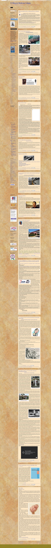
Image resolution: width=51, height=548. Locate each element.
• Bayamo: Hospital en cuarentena (22, 165)
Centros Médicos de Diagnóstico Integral (27, 191)
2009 (11, 100)
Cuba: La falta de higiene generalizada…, (24, 31)
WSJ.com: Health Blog (12, 182)
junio (11, 92)
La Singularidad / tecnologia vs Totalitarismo (12, 168)
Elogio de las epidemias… (22, 195)
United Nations (21, 136)
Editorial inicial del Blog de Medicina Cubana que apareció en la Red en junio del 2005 (13, 41)
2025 (11, 57)
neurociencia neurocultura (13, 126)
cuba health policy (24, 135)
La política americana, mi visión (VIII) (13, 141)
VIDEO (27, 445)
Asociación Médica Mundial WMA (13, 159)
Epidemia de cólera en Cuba (23, 153)
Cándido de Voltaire (25, 98)
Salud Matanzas (33, 27)
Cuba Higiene (24, 168)
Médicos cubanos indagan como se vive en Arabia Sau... (14, 91)
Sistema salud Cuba (31, 313)
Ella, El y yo (12, 144)
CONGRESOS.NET (12, 235)
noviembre (12, 69)
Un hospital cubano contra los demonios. (24, 220)
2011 (11, 98)
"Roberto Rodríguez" (22, 256)
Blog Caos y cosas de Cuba (27, 443)
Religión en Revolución (13, 124)
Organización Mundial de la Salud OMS (13, 176)
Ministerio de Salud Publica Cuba (25, 313)
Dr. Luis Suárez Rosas (21, 466)
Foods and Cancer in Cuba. (22, 102)
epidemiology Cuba (30, 135)
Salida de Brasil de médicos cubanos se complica (13, 149)
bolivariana (21, 98)
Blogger (31, 546)
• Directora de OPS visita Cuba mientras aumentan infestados (24, 164)
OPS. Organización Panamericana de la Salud (13, 175)
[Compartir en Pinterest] (33, 365)
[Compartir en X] (33, 26)
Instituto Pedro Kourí (21, 169)
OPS (25, 169)
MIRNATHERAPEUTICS (12, 172)
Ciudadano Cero (12, 134)
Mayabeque (21, 313)
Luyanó (30, 461)
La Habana (29, 461)
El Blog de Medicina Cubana (20, 3)
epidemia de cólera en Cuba (33, 168)
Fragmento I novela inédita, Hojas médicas (23, 537)
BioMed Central (11, 160)
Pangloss (38, 98)
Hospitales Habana (37, 366)
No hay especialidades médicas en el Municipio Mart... (13, 73)
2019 (11, 62)
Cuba (20, 27)
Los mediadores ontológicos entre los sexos (13, 127)
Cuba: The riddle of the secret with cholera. (13, 77)
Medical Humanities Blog (12, 170)
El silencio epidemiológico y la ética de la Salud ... (13, 87)
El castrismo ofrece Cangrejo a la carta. (13, 134)
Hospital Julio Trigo (34, 366)
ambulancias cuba (21, 366)
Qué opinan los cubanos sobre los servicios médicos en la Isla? (13, 152)
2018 (11, 63)
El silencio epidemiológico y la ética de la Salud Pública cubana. (28, 465)
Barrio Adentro (26, 177)
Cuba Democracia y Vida (12, 163)
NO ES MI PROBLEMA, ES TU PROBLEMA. (13, 132)
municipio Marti (30, 27)
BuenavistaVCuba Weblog (13, 131)
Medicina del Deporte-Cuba (12, 171)
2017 (11, 64)
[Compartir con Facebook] (34, 26)
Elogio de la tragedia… (22, 76)
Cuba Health (21, 135)
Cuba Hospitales (27, 168)
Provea (37, 191)
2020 (11, 61)
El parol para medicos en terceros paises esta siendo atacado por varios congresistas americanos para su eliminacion (13, 155)
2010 (11, 99)
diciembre (12, 68)
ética (26, 485)
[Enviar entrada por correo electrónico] (31, 26)
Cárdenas (21, 168)
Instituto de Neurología (26, 461)
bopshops (26, 546)
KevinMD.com (11, 167)
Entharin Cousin (27, 135)
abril (11, 94)
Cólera (22, 168)
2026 (11, 56)
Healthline (11, 165)
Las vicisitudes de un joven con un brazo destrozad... (13, 84)
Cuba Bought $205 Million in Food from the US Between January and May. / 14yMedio (13, 147)
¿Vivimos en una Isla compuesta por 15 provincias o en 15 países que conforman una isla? (28, 266)
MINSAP (28, 313)
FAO (32, 135)
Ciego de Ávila (30, 256)
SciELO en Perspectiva (13, 129)
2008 (11, 101)
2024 (11, 58)
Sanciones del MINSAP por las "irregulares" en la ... (13, 83)
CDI (23, 191)
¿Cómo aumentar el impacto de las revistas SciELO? (13, 129)
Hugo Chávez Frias (32, 191)
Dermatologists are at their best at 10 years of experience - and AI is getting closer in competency (13, 138)
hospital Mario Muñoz (25, 27)
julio (11, 72)
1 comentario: (28, 365)
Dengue (25, 485)
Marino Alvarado (35, 191)
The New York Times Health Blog (13, 180)
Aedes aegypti (21, 485)
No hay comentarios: (28, 26)
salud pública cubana (29, 485)
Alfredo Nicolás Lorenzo (21, 489)
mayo (11, 93)
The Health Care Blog (12, 179)
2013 (11, 67)
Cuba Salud (22, 27)
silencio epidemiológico (33, 485)
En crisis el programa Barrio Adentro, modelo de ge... (13, 79)
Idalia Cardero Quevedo (35, 135)
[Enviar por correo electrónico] (32, 26)
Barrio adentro (21, 191)
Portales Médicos (11, 177)
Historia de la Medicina (12, 166)
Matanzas (28, 27)
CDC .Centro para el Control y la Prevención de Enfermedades (13, 161)
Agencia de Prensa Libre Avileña (26, 256)
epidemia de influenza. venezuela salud (30, 98)
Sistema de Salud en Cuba (13, 151)
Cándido (23, 98)
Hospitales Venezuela (35, 98)
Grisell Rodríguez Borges (30, 366)
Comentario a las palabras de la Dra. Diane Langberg (13, 124)
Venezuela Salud (22, 216)
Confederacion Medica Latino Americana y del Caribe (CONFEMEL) (13, 162)
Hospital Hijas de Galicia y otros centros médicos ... (14, 85)
